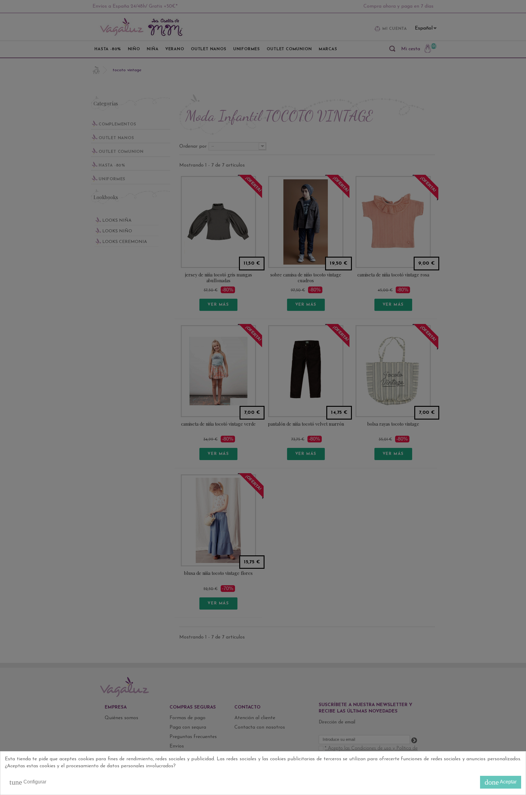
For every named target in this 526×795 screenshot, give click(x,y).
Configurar (27, 782)
